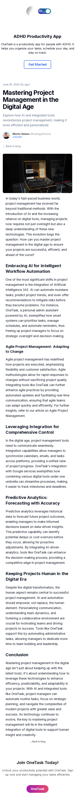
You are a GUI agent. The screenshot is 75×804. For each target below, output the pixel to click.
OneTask (12, 310)
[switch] (44, 11)
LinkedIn (17, 136)
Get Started (37, 64)
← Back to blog (12, 146)
